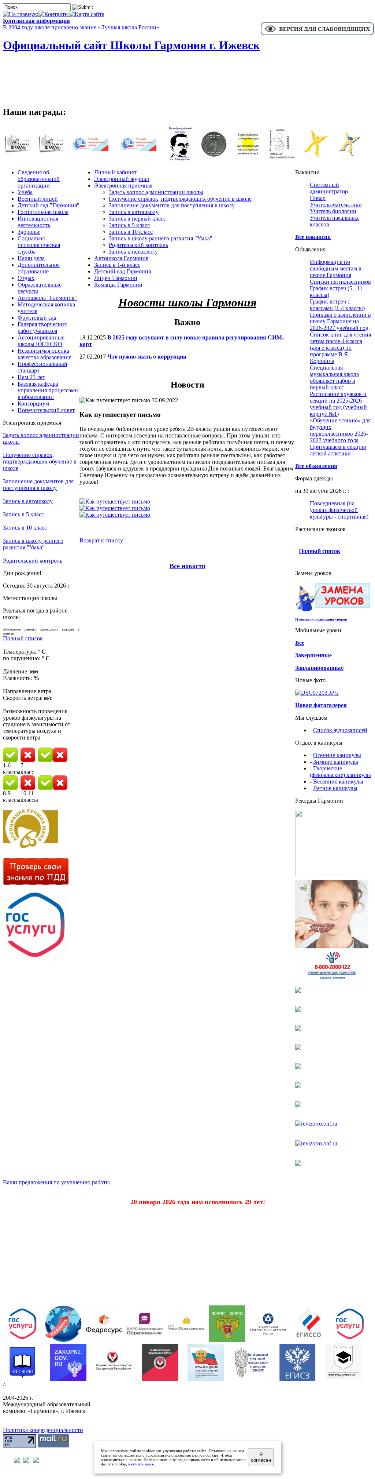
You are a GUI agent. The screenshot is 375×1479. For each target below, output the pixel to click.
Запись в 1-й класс (117, 265)
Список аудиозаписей (340, 730)
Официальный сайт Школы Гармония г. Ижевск (131, 45)
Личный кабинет (115, 172)
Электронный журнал (121, 179)
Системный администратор (329, 188)
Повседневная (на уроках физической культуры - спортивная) (339, 510)
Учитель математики (336, 204)
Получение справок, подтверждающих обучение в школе (40, 461)
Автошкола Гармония (121, 258)
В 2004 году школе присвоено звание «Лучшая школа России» (81, 27)
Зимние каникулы (335, 762)
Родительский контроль (32, 560)
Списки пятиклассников (340, 282)
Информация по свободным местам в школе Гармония (335, 268)
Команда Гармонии (118, 284)
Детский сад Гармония (122, 271)
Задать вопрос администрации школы (156, 192)
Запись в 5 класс (23, 514)
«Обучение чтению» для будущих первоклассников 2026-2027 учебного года (340, 430)
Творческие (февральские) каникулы (340, 771)
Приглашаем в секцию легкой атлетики (338, 450)
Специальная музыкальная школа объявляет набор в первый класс (334, 377)
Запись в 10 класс (25, 527)
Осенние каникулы (337, 755)
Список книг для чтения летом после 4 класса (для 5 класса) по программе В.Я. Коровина (340, 347)
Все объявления (316, 466)
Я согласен (261, 1457)
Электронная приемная (123, 185)
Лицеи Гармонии (115, 278)
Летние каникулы (335, 788)
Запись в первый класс (137, 218)
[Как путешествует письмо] (114, 501)
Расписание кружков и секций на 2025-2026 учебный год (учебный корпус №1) (338, 404)
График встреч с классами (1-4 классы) (337, 304)
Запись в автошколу (28, 501)
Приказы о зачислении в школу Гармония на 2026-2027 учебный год (340, 321)
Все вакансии (313, 237)
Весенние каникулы (338, 781)
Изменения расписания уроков (321, 619)
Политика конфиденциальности (43, 1430)
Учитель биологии (333, 211)
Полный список (23, 638)
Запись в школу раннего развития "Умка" (33, 544)
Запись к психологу (133, 251)
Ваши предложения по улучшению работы (56, 1182)
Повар (318, 198)
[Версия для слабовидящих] (317, 34)
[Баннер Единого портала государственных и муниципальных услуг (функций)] (36, 956)
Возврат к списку (101, 540)
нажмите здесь (141, 1464)
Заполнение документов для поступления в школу (38, 484)
